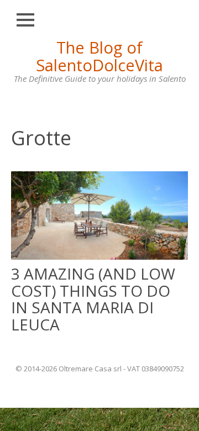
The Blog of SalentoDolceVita (99, 56)
